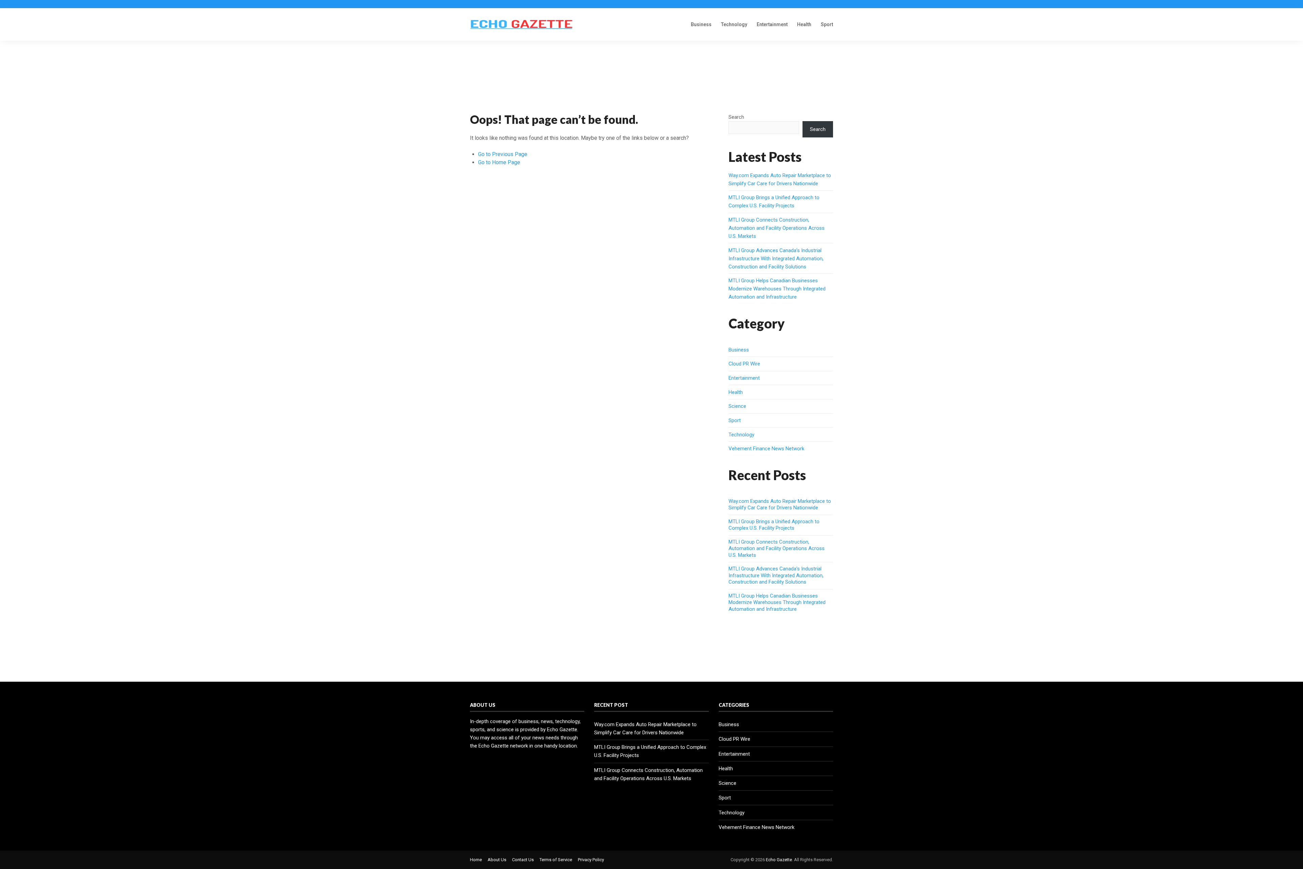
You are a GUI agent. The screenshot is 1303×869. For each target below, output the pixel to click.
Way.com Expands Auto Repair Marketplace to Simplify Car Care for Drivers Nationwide (780, 504)
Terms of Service (556, 859)
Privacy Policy (591, 859)
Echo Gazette (779, 859)
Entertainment (772, 24)
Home (476, 859)
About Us (497, 859)
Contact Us (523, 859)
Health (804, 24)
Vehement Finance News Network (766, 449)
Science (737, 406)
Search (736, 117)
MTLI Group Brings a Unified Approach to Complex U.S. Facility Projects (774, 524)
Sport (827, 24)
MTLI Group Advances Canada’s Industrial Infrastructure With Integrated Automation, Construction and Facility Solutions (776, 258)
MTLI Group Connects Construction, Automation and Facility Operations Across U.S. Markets (777, 228)
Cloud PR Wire (744, 364)
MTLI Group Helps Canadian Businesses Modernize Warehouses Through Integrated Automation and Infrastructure (777, 289)
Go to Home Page (499, 162)
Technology (734, 24)
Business (701, 24)
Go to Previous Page (502, 154)
